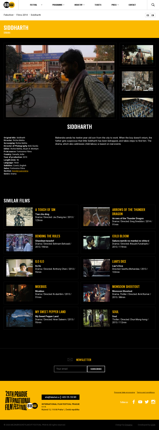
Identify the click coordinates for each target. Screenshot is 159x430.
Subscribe (96, 368)
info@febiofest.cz (52, 397)
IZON (153, 425)
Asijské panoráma (20, 171)
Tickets (98, 4)
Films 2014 (22, 15)
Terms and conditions (146, 392)
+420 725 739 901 (68, 397)
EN (153, 15)
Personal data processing (124, 392)
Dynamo (128, 425)
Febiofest (8, 15)
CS (148, 15)
